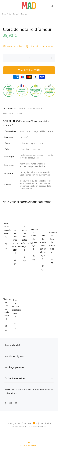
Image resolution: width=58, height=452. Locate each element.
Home (3, 14)
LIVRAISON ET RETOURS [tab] (30, 108)
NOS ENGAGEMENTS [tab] (12, 114)
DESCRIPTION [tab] (9, 108)
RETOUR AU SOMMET (29, 445)
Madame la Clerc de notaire (34, 236)
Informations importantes (41, 46)
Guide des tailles (14, 46)
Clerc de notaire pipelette (16, 305)
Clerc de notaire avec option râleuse (43, 244)
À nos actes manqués (7, 227)
